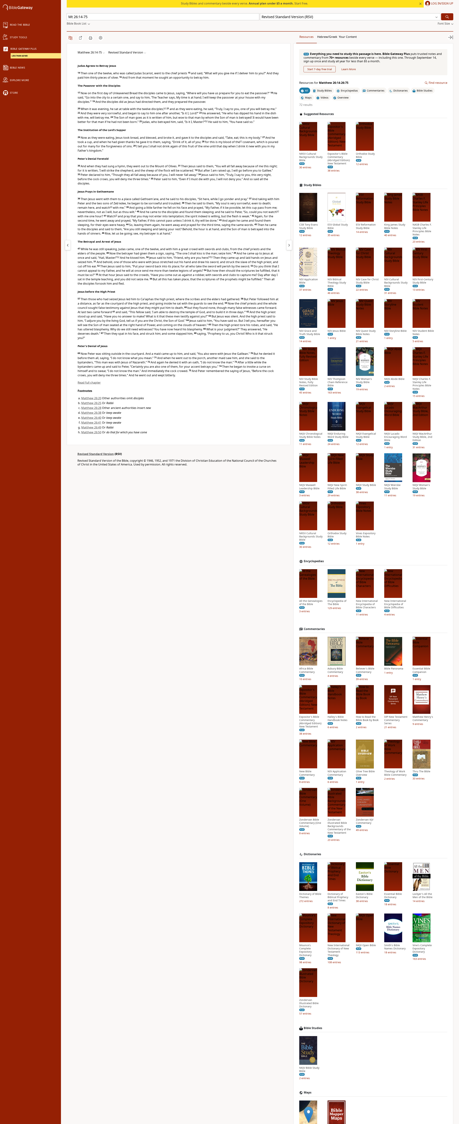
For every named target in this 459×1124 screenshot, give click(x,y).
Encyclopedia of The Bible (337, 602)
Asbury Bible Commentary (335, 670)
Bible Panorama (393, 668)
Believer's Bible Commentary (365, 670)
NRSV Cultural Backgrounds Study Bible (311, 157)
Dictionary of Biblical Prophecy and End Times (338, 897)
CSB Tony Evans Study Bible (308, 226)
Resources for (323, 83)
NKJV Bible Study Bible (309, 1069)
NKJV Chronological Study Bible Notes (310, 435)
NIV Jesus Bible (337, 330)
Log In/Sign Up (442, 3)
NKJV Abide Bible (394, 379)
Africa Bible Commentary (307, 670)
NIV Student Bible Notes (423, 332)
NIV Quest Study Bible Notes (366, 332)
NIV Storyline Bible (395, 330)
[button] (438, 4)
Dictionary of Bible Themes (310, 895)
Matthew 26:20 (91, 398)
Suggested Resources (319, 114)
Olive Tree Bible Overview (365, 773)
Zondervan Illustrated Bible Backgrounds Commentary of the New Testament (339, 826)
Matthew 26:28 (91, 408)
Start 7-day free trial (319, 69)
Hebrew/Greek (327, 37)
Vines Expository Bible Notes (365, 535)
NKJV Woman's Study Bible (421, 487)
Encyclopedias (314, 561)
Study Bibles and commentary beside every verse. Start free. (244, 3)
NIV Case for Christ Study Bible (367, 281)
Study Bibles (312, 185)
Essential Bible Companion (421, 670)
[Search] (447, 16)
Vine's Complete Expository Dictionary (422, 948)
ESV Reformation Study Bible (366, 226)
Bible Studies (313, 1028)
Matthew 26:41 (91, 423)
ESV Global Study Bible (338, 226)
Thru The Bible (421, 771)
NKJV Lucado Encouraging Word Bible (395, 437)
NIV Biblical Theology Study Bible (337, 282)
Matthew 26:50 (91, 432)
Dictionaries (312, 854)
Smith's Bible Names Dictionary (395, 947)
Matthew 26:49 (91, 427)
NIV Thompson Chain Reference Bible (337, 382)
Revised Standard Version (95, 454)
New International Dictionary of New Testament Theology (338, 950)
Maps (307, 1092)
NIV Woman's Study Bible (364, 380)
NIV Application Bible (308, 281)
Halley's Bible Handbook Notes (337, 718)
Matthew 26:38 (91, 413)
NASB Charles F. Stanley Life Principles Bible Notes (422, 229)
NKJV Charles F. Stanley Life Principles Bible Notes (422, 383)
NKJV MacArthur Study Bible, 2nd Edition (422, 437)
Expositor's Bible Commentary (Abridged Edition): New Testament (339, 158)
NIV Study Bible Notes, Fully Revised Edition (308, 382)
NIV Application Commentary (337, 773)
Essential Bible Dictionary (393, 895)
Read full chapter (89, 383)
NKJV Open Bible (366, 945)
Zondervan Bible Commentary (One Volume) (310, 823)
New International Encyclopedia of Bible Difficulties (395, 604)
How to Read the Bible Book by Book (367, 718)
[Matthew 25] (68, 245)
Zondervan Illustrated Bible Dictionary (309, 1003)
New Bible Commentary (307, 773)
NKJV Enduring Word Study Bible (338, 435)
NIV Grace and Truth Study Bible (309, 332)
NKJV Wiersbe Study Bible (392, 487)
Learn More (348, 69)
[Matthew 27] (289, 245)
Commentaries (314, 629)
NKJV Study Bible (366, 485)
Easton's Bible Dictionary (364, 895)
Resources (306, 37)
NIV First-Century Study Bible (423, 281)
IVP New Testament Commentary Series (395, 720)
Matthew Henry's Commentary (423, 718)
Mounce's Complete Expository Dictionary (305, 950)
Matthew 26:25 (91, 403)
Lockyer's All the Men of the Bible (422, 895)
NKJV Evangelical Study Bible (366, 435)
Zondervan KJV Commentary (364, 821)
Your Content (348, 37)
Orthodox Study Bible (365, 155)
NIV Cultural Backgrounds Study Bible (396, 282)
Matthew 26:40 (91, 418)
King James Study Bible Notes (394, 226)
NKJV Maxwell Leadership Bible (309, 487)
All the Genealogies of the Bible (311, 602)
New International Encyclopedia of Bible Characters (367, 604)
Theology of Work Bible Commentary (395, 773)
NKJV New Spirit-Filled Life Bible (337, 487)
